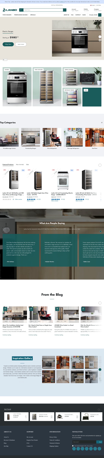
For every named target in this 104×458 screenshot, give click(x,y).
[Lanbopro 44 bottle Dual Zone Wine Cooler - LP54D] (34, 416)
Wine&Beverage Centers (9, 148)
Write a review (18, 199)
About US (7, 432)
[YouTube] (91, 448)
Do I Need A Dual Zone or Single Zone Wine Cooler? (40, 326)
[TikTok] (86, 448)
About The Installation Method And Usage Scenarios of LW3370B (13, 326)
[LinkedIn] (99, 448)
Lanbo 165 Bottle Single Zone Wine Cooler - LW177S (37, 194)
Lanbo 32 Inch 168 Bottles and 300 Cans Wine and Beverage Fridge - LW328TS (13, 194)
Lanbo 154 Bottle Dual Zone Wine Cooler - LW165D (18, 414)
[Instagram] (78, 448)
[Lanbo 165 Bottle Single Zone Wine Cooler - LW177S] (38, 180)
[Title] (48, 362)
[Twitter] (82, 448)
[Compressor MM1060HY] (60, 416)
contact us (62, 2)
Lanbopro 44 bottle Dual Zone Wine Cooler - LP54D (43, 414)
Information (55, 432)
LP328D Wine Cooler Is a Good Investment (64, 326)
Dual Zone (94, 148)
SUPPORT (30, 432)
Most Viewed (7, 409)
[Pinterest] (95, 448)
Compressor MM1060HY (69, 414)
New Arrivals (20, 164)
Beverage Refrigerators (73, 148)
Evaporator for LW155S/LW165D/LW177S (95, 414)
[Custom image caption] (48, 376)
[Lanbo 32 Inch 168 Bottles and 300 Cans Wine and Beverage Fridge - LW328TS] (14, 180)
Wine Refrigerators (52, 148)
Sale (27, 164)
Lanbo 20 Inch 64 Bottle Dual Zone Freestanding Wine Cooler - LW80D (86, 194)
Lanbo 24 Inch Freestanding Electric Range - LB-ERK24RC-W (62, 194)
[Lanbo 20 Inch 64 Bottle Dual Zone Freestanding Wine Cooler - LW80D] (87, 180)
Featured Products (8, 164)
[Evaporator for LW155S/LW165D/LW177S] (85, 416)
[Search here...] (64, 10)
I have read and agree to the (83, 446)
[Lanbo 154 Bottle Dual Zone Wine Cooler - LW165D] (8, 416)
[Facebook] (74, 448)
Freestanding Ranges (30, 148)
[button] (78, 32)
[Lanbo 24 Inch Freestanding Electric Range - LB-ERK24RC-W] (62, 180)
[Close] (102, 2)
